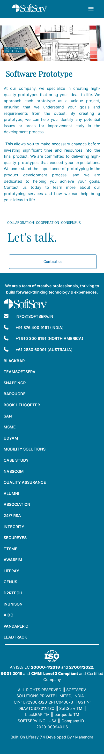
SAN (8, 416)
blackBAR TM (37, 714)
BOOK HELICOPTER (22, 404)
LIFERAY (11, 570)
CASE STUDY (16, 460)
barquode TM (66, 714)
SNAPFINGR (15, 382)
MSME (10, 427)
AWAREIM (13, 559)
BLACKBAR (14, 360)
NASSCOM (14, 471)
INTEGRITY (14, 526)
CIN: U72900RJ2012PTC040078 (43, 702)
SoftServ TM (70, 708)
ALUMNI (11, 493)
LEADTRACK (15, 637)
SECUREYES (15, 537)
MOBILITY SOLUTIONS (24, 449)
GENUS (10, 581)
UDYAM (11, 438)
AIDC (8, 615)
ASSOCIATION (17, 504)
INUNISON (13, 604)
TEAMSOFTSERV (20, 371)
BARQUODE (15, 393)
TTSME (10, 548)
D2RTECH (13, 592)
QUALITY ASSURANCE (25, 482)
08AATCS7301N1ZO (36, 708)
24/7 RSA (12, 515)
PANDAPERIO (16, 626)
